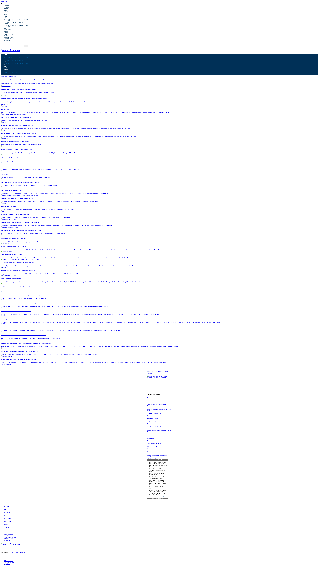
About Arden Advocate (10, 537)
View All (149, 456)
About (5, 14)
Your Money (26, 19)
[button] (3, 104)
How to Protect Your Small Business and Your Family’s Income (158, 466)
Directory (6, 5)
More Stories (163, 496)
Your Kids (13, 19)
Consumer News (15, 25)
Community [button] (7, 20)
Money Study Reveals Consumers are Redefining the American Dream (157, 481)
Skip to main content (6, 1)
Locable (13, 552)
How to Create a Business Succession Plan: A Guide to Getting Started (157, 463)
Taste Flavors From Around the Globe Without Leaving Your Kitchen (157, 477)
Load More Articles (6, 364)
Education (6, 22)
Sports (5, 28)
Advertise (6, 8)
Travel (26, 25)
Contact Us (7, 540)
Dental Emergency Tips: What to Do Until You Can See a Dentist (157, 474)
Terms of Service (8, 534)
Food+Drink (7, 29)
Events (6, 35)
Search (6, 46)
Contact (6, 13)
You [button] (5, 17)
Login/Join (7, 40)
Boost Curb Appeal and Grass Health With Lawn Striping (157, 484)
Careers (6, 11)
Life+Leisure (7, 25)
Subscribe (6, 10)
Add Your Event (151, 458)
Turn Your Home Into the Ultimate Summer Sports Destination (157, 494)
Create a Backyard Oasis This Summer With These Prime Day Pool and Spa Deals (157, 470)
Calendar (6, 7)
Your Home (19, 19)
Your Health (7, 19)
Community (7, 505)
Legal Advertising (8, 34)
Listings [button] (6, 32)
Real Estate (7, 26)
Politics (22, 25)
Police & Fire (20, 22)
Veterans (6, 31)
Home (5, 16)
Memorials (16, 34)
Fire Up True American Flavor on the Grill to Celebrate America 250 (157, 491)
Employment (13, 22)
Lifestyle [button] (6, 23)
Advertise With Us (9, 538)
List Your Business (9, 38)
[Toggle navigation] (1, 3)
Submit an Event (8, 37)
